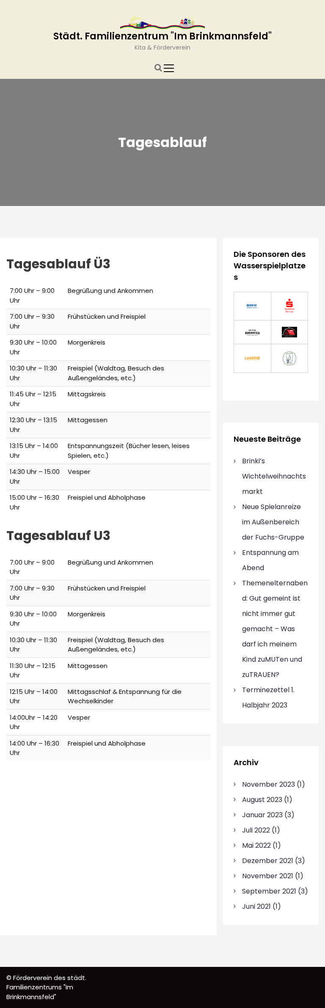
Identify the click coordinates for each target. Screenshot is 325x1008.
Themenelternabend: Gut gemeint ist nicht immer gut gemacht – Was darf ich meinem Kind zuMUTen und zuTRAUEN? (275, 628)
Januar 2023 (262, 815)
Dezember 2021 (267, 861)
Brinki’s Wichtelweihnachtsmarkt (274, 476)
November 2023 (268, 784)
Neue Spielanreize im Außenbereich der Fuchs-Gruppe (273, 522)
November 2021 (267, 876)
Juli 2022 (256, 830)
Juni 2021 (256, 906)
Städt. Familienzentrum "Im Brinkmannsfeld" (162, 36)
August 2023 (262, 800)
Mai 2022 (256, 845)
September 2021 (269, 891)
